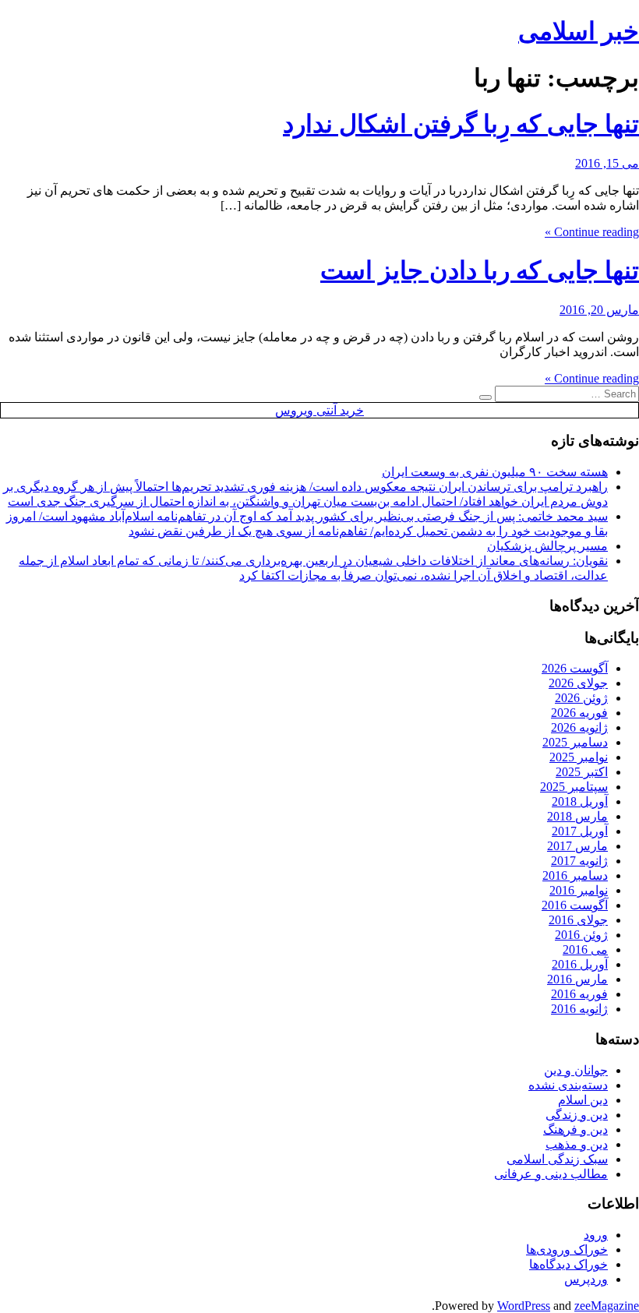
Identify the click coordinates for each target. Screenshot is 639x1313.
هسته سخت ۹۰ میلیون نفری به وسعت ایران (495, 471)
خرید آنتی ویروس (319, 410)
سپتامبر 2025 (574, 786)
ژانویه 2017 (579, 860)
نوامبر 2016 (578, 890)
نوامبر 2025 (578, 757)
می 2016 (585, 949)
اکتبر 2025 (582, 771)
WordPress (523, 1305)
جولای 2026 (578, 683)
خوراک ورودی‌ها (567, 1249)
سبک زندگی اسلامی (557, 1159)
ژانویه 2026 (579, 727)
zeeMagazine (606, 1305)
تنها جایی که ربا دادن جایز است (479, 270)
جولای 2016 (578, 920)
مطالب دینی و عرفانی (551, 1174)
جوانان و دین (576, 1070)
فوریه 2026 (579, 712)
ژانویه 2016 (579, 1008)
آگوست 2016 (575, 905)
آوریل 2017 (580, 831)
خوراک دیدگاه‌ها (568, 1264)
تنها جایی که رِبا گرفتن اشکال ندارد (461, 124)
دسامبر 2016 (575, 875)
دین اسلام (583, 1100)
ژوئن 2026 (581, 697)
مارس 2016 (577, 979)
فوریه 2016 (579, 994)
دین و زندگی (576, 1114)
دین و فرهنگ (575, 1129)
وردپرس (586, 1279)
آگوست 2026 (575, 668)
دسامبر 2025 (575, 742)
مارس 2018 (577, 816)
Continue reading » (592, 231)
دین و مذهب (576, 1144)
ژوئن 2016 (581, 934)
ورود (596, 1234)
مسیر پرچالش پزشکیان (547, 545)
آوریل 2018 (580, 801)
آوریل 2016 (580, 964)
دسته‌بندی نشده (568, 1085)
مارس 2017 (577, 845)
